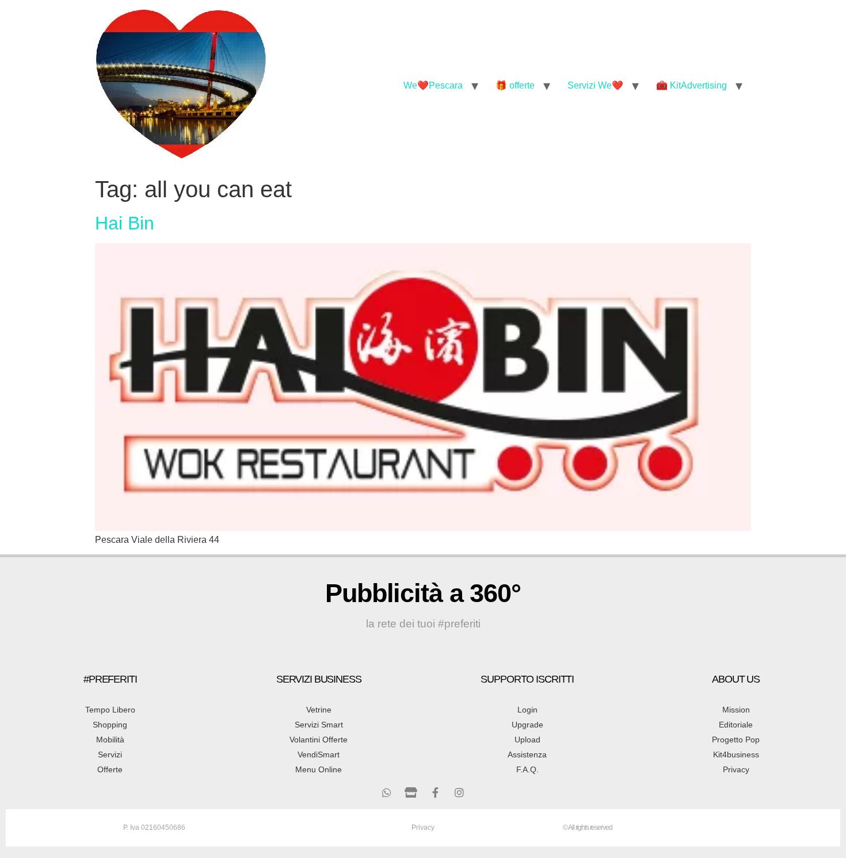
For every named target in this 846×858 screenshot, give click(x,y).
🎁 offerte (515, 85)
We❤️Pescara (433, 85)
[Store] (411, 792)
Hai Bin (124, 223)
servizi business (318, 679)
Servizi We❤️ (595, 85)
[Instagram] (459, 792)
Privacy (423, 827)
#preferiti (110, 679)
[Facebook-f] (435, 792)
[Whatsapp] (387, 792)
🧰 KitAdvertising (691, 85)
